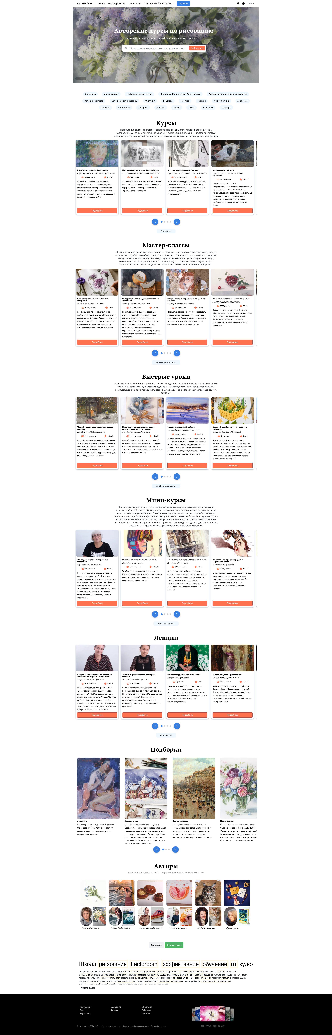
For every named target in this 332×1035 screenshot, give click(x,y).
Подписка (183, 3)
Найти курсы (197, 48)
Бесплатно (135, 3)
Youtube (146, 1013)
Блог (82, 1010)
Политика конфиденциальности (136, 1026)
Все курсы (166, 231)
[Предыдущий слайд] (155, 222)
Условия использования (111, 1026)
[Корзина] (243, 3)
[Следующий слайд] (177, 222)
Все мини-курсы (166, 623)
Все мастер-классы (166, 362)
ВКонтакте (147, 1007)
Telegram (146, 1010)
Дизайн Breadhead (158, 1026)
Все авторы (156, 945)
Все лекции (166, 735)
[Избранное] (238, 3)
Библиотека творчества (112, 3)
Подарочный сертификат (159, 3)
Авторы (114, 1010)
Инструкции (86, 1007)
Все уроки (116, 1007)
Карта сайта (86, 1013)
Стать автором (174, 945)
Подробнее (97, 210)
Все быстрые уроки (166, 486)
